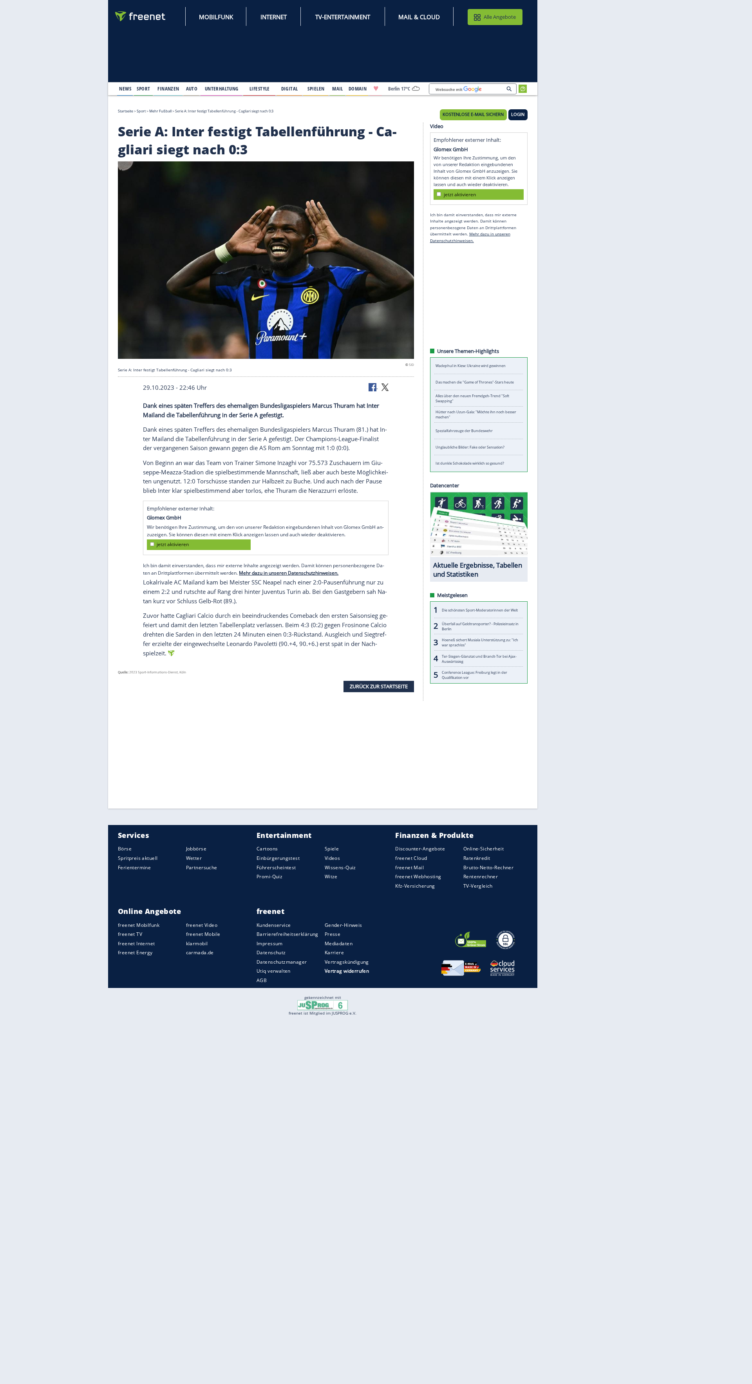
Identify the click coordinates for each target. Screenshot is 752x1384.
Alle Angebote (500, 16)
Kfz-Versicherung (415, 885)
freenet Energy (135, 952)
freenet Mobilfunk (138, 925)
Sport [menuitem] (143, 88)
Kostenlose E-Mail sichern (473, 114)
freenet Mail (409, 867)
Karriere (334, 952)
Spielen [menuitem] (315, 88)
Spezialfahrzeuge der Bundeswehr (464, 430)
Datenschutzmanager (282, 962)
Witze (331, 876)
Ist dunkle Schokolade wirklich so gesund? (470, 463)
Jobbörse (196, 849)
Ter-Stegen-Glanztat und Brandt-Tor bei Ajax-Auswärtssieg (479, 658)
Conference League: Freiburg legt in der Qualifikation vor (474, 675)
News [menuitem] (125, 88)
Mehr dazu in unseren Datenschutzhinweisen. (288, 573)
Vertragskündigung (347, 962)
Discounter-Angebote (420, 849)
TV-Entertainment (342, 17)
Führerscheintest (276, 867)
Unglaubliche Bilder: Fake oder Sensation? (470, 447)
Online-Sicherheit (483, 849)
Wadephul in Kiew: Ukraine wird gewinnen (471, 365)
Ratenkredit (476, 858)
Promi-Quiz (269, 876)
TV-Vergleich (478, 885)
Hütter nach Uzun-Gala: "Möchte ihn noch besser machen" (476, 414)
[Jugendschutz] (322, 1005)
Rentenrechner (480, 876)
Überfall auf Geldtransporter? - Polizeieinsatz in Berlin (480, 626)
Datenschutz (271, 952)
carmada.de (200, 952)
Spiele (332, 849)
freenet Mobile (203, 934)
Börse (125, 849)
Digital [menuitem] (289, 88)
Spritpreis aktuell (137, 858)
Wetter (194, 858)
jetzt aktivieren (173, 544)
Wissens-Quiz (340, 867)
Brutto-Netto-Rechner (488, 867)
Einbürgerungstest (278, 858)
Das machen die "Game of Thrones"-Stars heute (475, 382)
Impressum (270, 943)
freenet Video (201, 925)
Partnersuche (201, 867)
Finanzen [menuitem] (168, 88)
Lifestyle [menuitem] (259, 88)
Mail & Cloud (419, 17)
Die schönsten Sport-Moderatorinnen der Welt (480, 609)
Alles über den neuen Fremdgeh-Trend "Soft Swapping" (472, 398)
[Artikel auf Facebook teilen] (373, 386)
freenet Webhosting (418, 876)
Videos (332, 858)
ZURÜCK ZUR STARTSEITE (379, 686)
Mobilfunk (216, 17)
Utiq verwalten (274, 971)
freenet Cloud (411, 858)
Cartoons (267, 849)
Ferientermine (134, 867)
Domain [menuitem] (358, 88)
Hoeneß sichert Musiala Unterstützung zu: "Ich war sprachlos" (480, 642)
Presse (333, 934)
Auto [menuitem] (192, 88)
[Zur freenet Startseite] (141, 16)
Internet (273, 17)
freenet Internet (136, 943)
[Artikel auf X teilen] (385, 386)
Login (517, 114)
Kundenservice (274, 925)
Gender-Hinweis (343, 925)
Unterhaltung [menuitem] (222, 88)
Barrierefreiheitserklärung (287, 934)
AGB (262, 980)
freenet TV (130, 934)
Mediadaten (338, 943)
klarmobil (197, 943)
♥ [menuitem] (376, 88)
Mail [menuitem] (337, 88)
